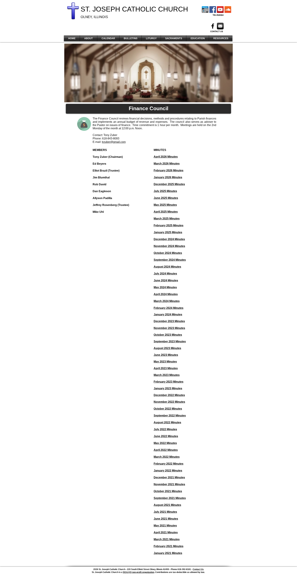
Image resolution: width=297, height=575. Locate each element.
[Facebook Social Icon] (212, 9)
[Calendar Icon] (205, 9)
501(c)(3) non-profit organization (138, 572)
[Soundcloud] (227, 9)
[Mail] (220, 26)
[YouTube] (220, 9)
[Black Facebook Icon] (212, 26)
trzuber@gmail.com (114, 141)
